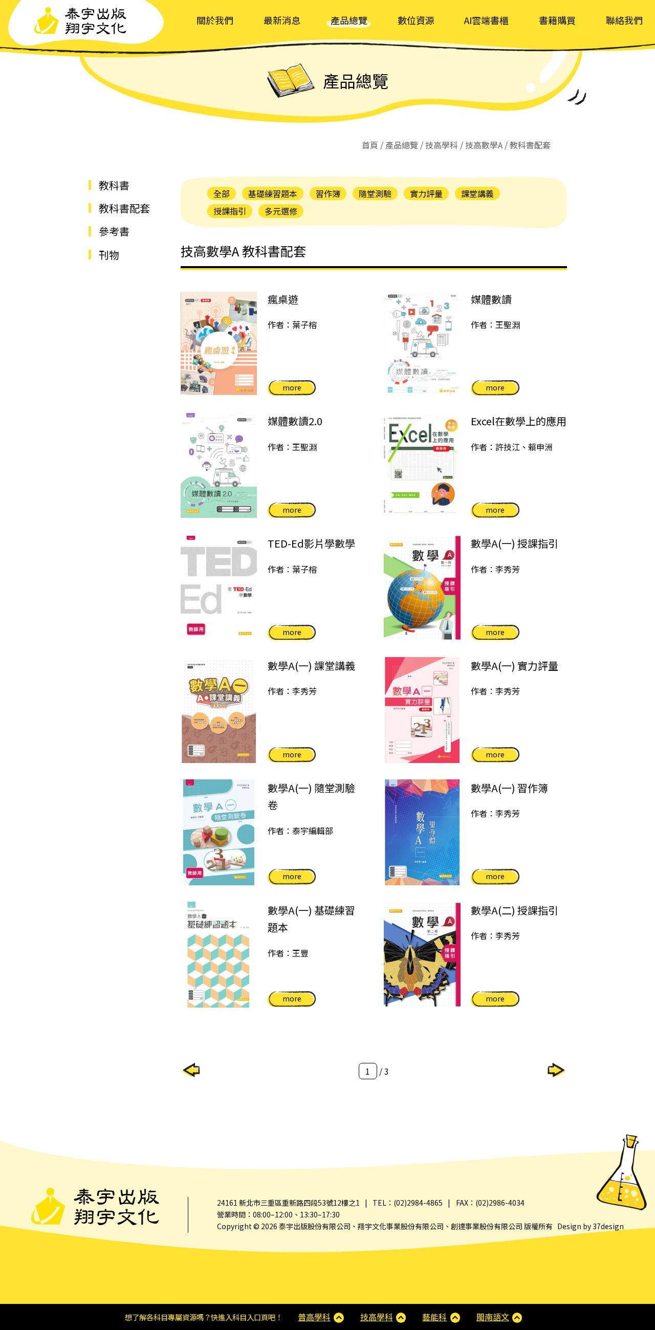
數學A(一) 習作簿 (509, 787)
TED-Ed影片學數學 (311, 543)
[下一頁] (557, 1069)
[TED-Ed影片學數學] (219, 588)
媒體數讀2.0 (295, 420)
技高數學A (484, 145)
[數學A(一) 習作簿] (422, 832)
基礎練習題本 (272, 193)
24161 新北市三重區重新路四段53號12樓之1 (288, 1202)
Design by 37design (590, 1226)
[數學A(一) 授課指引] (422, 588)
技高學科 (441, 145)
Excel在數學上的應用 (518, 420)
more (291, 387)
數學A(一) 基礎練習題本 (311, 918)
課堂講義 (477, 193)
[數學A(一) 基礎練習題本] (219, 955)
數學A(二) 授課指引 (514, 910)
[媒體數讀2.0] (219, 465)
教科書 (114, 185)
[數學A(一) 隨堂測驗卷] (219, 832)
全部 (221, 193)
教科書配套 (124, 208)
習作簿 (328, 193)
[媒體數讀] (422, 344)
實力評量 (426, 193)
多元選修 (281, 211)
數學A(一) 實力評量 (514, 665)
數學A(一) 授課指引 (514, 543)
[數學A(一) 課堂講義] (219, 710)
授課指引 (229, 211)
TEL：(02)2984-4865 (408, 1202)
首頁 (370, 145)
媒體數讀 (491, 299)
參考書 (114, 231)
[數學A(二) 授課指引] (422, 955)
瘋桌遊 (283, 299)
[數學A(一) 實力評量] (422, 710)
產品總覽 (401, 145)
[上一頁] (191, 1069)
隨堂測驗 (375, 193)
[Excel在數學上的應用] (422, 465)
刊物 (109, 254)
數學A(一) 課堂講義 (311, 665)
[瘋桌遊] (219, 344)
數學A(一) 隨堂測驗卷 (311, 796)
